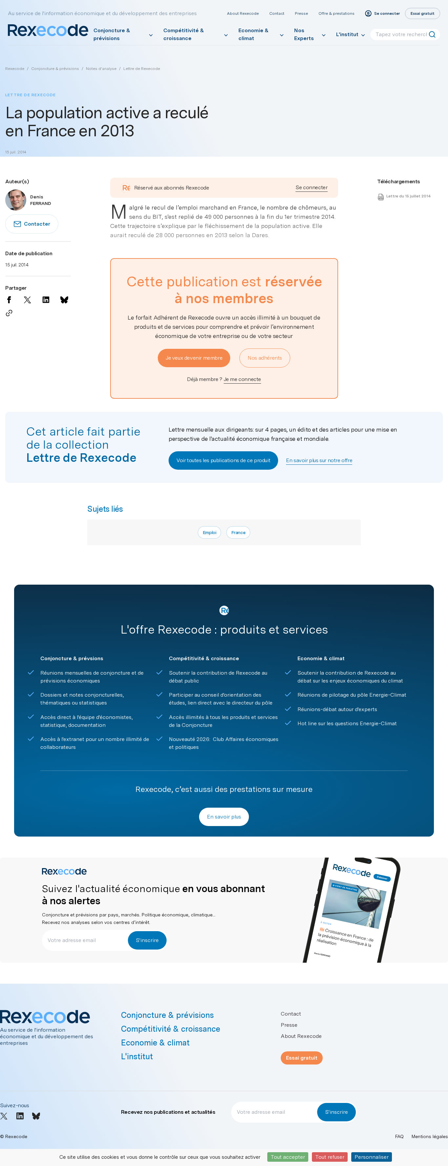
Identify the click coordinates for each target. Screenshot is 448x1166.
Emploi (209, 532)
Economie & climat (253, 34)
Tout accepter (288, 1157)
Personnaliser (372, 1157)
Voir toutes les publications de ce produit (223, 460)
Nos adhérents (265, 358)
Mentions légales (430, 1136)
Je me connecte (242, 379)
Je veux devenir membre (194, 358)
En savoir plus (224, 817)
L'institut (347, 34)
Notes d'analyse (101, 69)
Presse (301, 13)
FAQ (399, 1136)
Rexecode (14, 69)
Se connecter (311, 187)
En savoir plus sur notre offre (319, 460)
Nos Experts (304, 34)
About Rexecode (243, 13)
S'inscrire (147, 940)
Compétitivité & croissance (183, 34)
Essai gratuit (301, 1058)
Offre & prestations (336, 13)
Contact (276, 13)
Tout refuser (329, 1157)
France (238, 532)
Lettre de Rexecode (141, 69)
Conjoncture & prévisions (111, 34)
